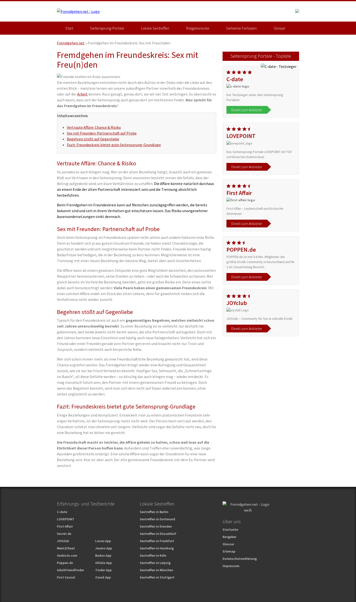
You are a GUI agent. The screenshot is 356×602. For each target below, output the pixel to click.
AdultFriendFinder (70, 570)
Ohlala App (103, 563)
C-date (62, 512)
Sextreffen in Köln (153, 555)
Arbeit (82, 94)
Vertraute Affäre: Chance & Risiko (94, 127)
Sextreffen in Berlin (154, 512)
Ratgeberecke (197, 28)
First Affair (65, 526)
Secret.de (64, 533)
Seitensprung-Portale (107, 28)
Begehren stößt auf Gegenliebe (93, 138)
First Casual (66, 577)
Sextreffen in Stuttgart (157, 577)
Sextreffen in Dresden (156, 526)
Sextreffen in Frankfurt (157, 541)
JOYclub (63, 541)
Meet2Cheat (66, 548)
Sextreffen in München (156, 570)
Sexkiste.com (67, 555)
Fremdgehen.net (71, 42)
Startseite (230, 529)
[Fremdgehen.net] (78, 11)
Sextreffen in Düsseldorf (158, 533)
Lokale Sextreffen (155, 28)
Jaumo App (103, 548)
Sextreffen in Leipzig (155, 563)
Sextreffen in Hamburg (157, 548)
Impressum (231, 566)
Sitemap (229, 551)
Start (69, 28)
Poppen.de (65, 563)
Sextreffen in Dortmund (157, 519)
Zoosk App (103, 577)
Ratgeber (229, 537)
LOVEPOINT (65, 519)
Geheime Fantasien (241, 28)
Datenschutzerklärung (240, 558)
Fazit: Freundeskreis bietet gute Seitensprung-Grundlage (114, 144)
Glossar (279, 28)
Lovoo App (103, 541)
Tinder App (103, 570)
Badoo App (103, 555)
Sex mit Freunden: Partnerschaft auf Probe (102, 133)
